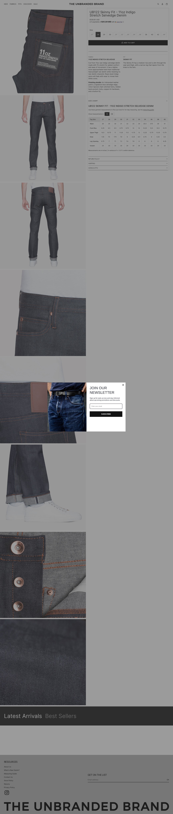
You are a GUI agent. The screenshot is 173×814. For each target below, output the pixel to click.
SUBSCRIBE (106, 414)
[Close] (123, 385)
